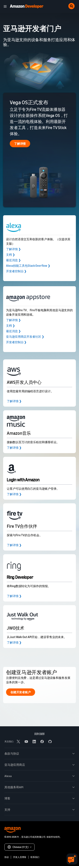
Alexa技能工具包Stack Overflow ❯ (28, 265)
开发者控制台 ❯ (16, 271)
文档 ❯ (10, 254)
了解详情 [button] (20, 143)
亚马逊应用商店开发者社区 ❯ (25, 336)
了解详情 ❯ (13, 249)
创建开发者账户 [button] (20, 692)
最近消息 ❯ (13, 260)
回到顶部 (39, 733)
